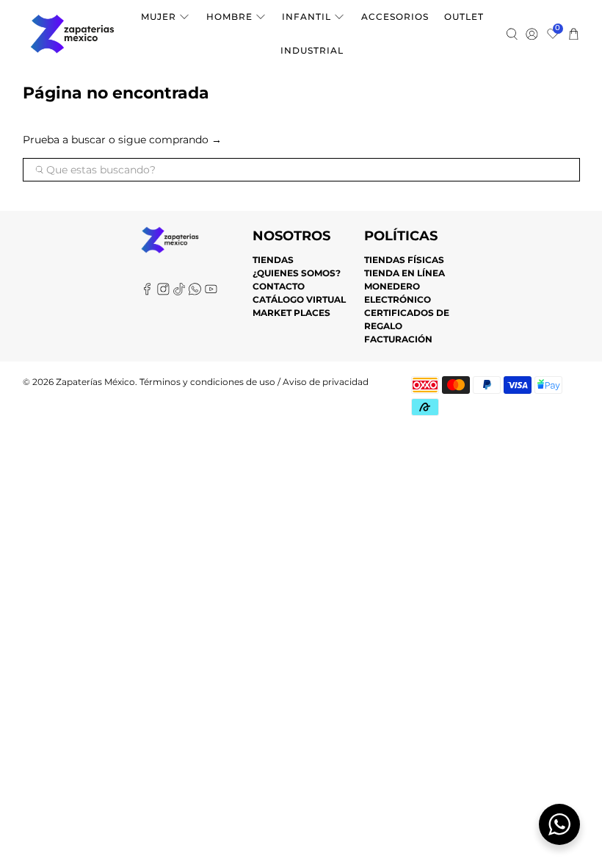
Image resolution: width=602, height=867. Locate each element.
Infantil (306, 16)
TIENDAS (273, 259)
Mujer (158, 16)
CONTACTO (279, 286)
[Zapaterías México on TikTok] (179, 292)
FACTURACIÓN (398, 339)
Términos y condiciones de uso (207, 382)
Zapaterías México (95, 382)
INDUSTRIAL (312, 50)
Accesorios (395, 16)
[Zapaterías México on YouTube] (211, 292)
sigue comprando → (170, 139)
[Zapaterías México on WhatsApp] (195, 292)
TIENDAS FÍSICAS (404, 259)
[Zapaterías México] (72, 34)
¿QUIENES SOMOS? (297, 272)
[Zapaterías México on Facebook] (147, 292)
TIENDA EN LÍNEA (404, 272)
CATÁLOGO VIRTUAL (299, 299)
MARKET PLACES (291, 312)
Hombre (229, 16)
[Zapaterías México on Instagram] (163, 292)
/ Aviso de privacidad (322, 382)
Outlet (464, 16)
